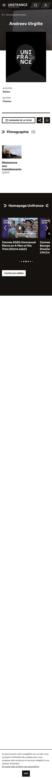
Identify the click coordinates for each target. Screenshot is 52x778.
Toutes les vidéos (14, 273)
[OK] (26, 773)
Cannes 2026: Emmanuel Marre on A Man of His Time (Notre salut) (19, 246)
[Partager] (40, 120)
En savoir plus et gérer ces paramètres (20, 766)
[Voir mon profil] (45, 5)
